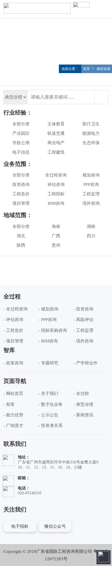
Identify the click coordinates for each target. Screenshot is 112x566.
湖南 (91, 226)
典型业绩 (103, 69)
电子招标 (19, 526)
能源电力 (91, 133)
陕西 (21, 245)
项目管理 (21, 203)
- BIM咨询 (48, 341)
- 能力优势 (13, 415)
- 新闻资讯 (83, 415)
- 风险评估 (83, 319)
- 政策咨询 (13, 363)
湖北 (21, 236)
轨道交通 (56, 133)
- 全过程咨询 (15, 309)
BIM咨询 (56, 203)
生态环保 (91, 143)
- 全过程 (81, 393)
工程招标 (56, 194)
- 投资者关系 (50, 425)
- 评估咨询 (13, 319)
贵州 (56, 245)
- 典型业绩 (83, 404)
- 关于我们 (48, 393)
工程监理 (91, 194)
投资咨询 (21, 184)
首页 (86, 69)
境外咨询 (91, 203)
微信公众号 (55, 526)
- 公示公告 (48, 415)
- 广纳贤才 (13, 425)
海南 (56, 226)
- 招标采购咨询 (52, 330)
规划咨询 (91, 175)
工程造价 (21, 194)
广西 (56, 236)
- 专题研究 (48, 363)
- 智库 (9, 404)
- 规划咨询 (48, 309)
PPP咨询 (91, 184)
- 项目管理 (13, 341)
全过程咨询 (56, 175)
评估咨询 (56, 184)
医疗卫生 (91, 124)
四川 (91, 236)
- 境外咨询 (83, 341)
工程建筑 (56, 152)
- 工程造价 (13, 330)
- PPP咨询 (47, 319)
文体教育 (56, 124)
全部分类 (21, 124)
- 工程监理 (83, 330)
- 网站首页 (13, 393)
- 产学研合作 (86, 363)
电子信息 (21, 152)
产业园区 (21, 133)
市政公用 (21, 143)
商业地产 (56, 143)
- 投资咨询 (83, 309)
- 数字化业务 (50, 404)
